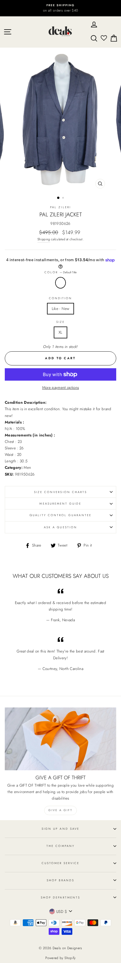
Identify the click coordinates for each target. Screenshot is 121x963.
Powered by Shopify (60, 957)
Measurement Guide (60, 504)
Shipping (43, 239)
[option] (60, 8)
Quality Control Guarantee (60, 515)
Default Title (60, 283)
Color (60, 272)
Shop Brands (60, 880)
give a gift (60, 810)
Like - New (60, 308)
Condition (60, 298)
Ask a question (60, 527)
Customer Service (61, 863)
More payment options (60, 387)
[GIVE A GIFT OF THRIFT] (60, 738)
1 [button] (58, 198)
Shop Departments (60, 897)
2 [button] (63, 198)
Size (60, 322)
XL (60, 332)
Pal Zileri (60, 207)
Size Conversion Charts (60, 492)
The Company (60, 846)
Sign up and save (60, 829)
